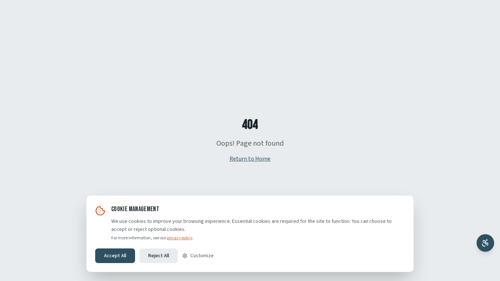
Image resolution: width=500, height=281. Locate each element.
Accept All (115, 255)
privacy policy (180, 238)
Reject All (158, 255)
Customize (202, 255)
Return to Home (250, 159)
